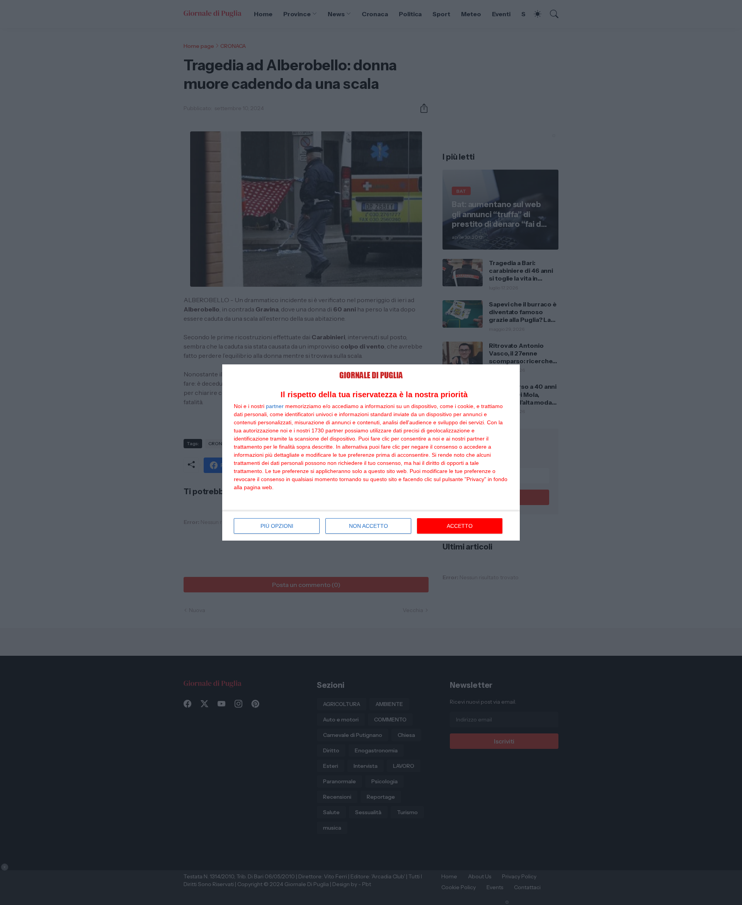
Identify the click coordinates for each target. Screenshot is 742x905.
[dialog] (371, 452)
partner (275, 406)
